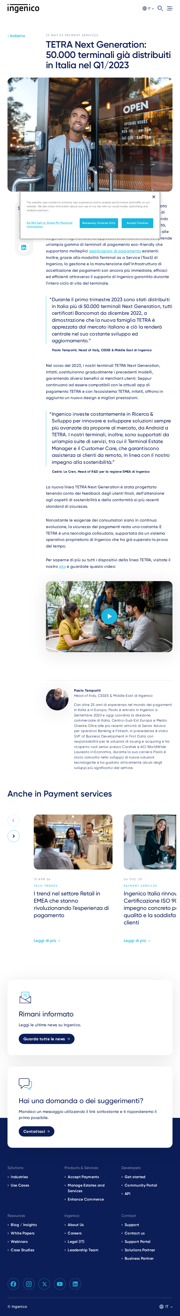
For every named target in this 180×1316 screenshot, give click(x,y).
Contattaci (34, 1131)
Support (132, 1225)
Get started (135, 1177)
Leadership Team (83, 1250)
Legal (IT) (76, 1241)
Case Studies (22, 1250)
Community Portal (141, 1185)
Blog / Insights (24, 1225)
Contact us (135, 1233)
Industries (19, 1177)
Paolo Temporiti (87, 690)
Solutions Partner (140, 1250)
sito (62, 566)
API (127, 1193)
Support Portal (137, 1241)
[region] (90, 215)
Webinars (19, 1241)
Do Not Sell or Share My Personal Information (49, 224)
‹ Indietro (16, 35)
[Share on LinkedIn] (24, 247)
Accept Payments (83, 1177)
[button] (148, 8)
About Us (76, 1225)
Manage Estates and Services (86, 1188)
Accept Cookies (137, 223)
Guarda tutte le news (44, 1039)
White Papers (22, 1233)
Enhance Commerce (86, 1199)
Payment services (81, 35)
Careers (75, 1233)
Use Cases (20, 1185)
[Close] (154, 197)
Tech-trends (46, 885)
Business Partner (139, 1258)
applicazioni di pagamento (115, 251)
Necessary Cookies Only (99, 223)
